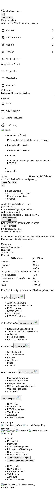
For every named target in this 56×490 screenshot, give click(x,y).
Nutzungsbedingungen (18, 446)
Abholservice (13, 334)
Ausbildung (12, 360)
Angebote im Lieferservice (19, 305)
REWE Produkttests (16, 316)
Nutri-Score (12, 391)
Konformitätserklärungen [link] (18, 458)
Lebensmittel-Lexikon (17, 380)
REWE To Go (14, 406)
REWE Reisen (14, 404)
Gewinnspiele (13, 313)
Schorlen (11, 199)
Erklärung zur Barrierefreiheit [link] (20, 461)
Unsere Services (14, 311)
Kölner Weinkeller (15, 417)
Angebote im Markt (16, 302)
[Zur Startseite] (11, 6)
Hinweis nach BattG (16, 452)
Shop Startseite (14, 190)
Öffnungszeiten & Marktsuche (21, 386)
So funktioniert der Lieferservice (22, 331)
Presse (10, 362)
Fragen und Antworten (18, 378)
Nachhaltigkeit (14, 352)
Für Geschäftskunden (17, 339)
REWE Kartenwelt (16, 409)
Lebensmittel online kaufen (20, 328)
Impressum (12, 444)
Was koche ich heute (17, 388)
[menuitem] (28, 30)
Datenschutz (13, 441)
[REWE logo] (5, 130)
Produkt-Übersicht (15, 337)
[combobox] (15, 176)
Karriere (11, 357)
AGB (9, 438)
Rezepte (29, 159)
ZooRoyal (12, 414)
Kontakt (11, 365)
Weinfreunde (13, 412)
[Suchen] (36, 180)
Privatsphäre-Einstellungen (19, 449)
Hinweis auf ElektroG (17, 454)
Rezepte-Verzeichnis (16, 383)
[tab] (28, 244)
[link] (31, 138)
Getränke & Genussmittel (19, 193)
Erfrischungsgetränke (17, 196)
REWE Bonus (14, 308)
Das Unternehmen (15, 354)
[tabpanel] (28, 272)
